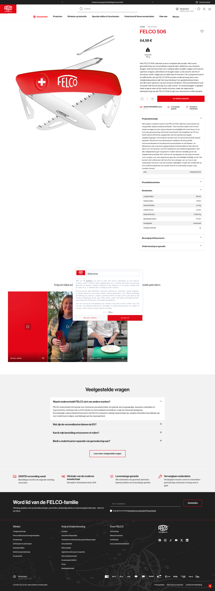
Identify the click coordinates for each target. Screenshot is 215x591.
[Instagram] (165, 540)
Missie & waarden (116, 536)
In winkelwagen (181, 99)
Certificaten (114, 540)
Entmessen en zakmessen (22, 544)
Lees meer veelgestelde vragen (107, 453)
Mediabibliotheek (67, 568)
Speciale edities (18, 548)
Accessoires (17, 556)
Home (142, 27)
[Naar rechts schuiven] (152, 2)
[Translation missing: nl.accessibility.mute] (42, 358)
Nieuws (176, 17)
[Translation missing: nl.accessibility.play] (28, 326)
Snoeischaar (17, 540)
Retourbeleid (66, 548)
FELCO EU (23, 585)
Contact (64, 531)
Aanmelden (193, 503)
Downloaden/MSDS (69, 560)
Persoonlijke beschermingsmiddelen (26, 536)
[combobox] (109, 8)
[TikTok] (170, 540)
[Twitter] (181, 540)
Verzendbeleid (66, 544)
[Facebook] (160, 540)
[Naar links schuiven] (62, 2)
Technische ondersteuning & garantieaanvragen (78, 540)
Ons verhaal (114, 531)
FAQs (63, 564)
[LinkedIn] (187, 540)
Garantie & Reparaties (69, 536)
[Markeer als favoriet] (202, 31)
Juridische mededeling (194, 585)
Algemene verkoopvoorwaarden (73, 552)
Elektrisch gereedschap (21, 552)
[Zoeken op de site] (81, 8)
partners (89, 281)
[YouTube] (176, 540)
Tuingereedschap (19, 531)
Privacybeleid (151, 511)
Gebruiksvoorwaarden (175, 585)
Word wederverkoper (69, 556)
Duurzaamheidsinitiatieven (119, 544)
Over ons (163, 16)
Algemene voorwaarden (136, 511)
